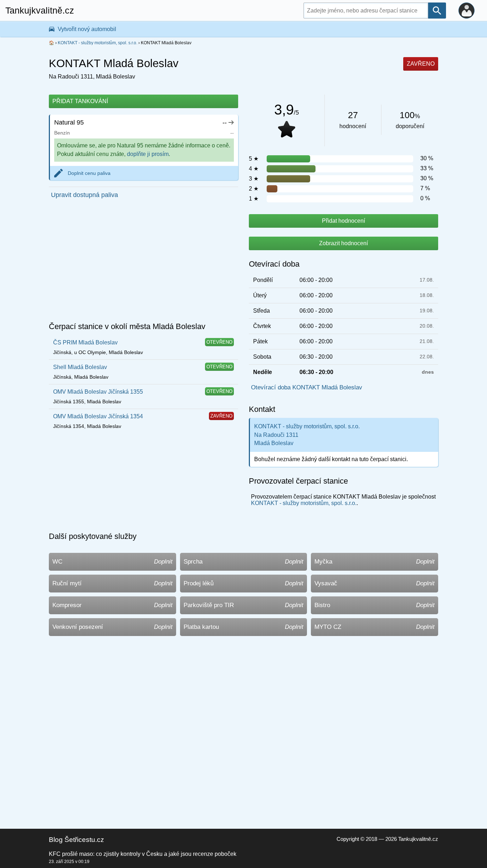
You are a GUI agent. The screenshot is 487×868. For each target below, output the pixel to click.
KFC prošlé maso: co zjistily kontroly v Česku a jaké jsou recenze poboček (142, 854)
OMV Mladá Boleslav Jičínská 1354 (98, 416)
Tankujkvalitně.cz (39, 10)
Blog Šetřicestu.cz (76, 839)
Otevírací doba (274, 263)
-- (224, 122)
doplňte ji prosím (148, 154)
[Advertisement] (143, 263)
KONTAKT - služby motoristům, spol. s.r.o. (97, 42)
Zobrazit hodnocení (343, 243)
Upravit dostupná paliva (84, 194)
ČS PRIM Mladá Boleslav (85, 342)
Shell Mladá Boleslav (80, 367)
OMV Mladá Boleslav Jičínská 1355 (98, 392)
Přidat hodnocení (343, 221)
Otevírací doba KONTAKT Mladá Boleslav (306, 387)
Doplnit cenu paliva (89, 173)
